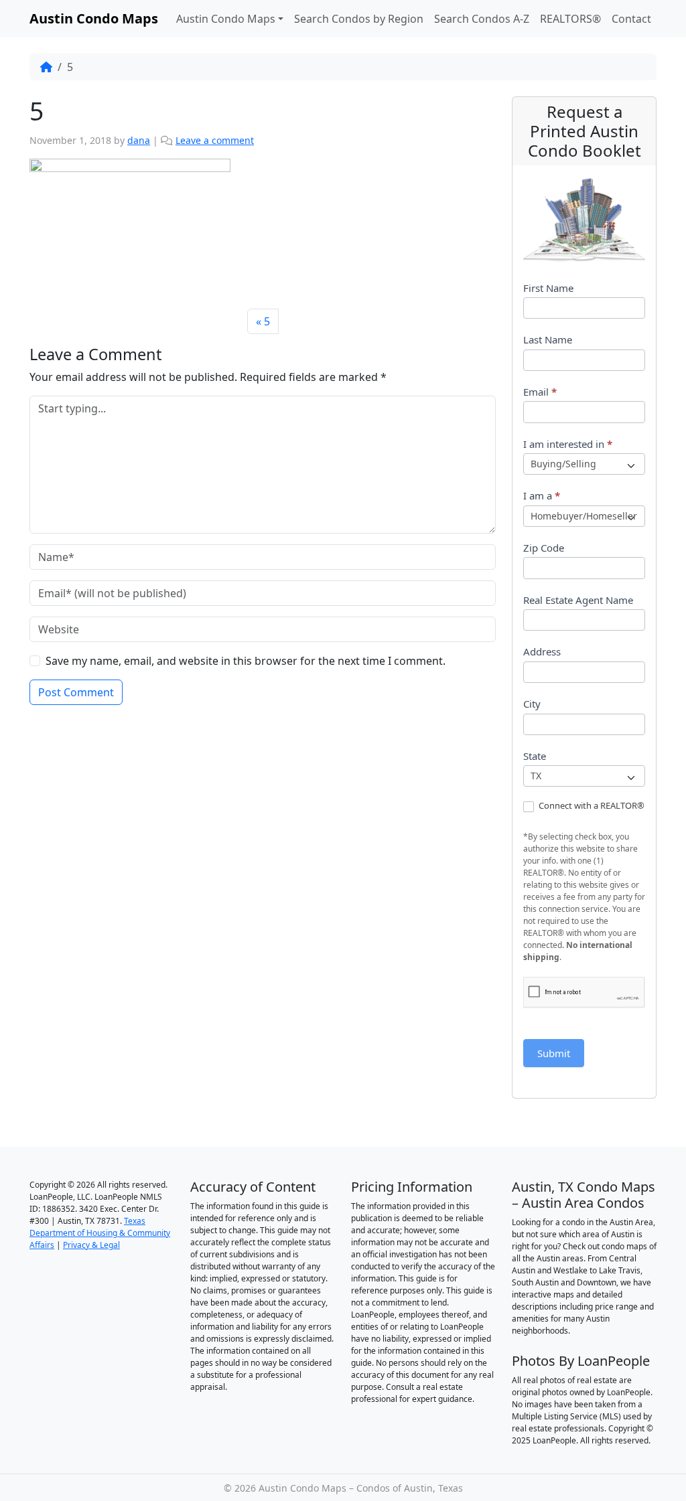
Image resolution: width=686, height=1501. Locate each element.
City (532, 703)
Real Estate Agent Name (578, 600)
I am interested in (567, 444)
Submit (553, 1053)
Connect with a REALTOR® (590, 805)
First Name (548, 288)
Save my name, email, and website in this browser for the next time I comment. (245, 660)
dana (138, 140)
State (534, 756)
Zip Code (543, 547)
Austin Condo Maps (225, 18)
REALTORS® (570, 18)
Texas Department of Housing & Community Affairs (99, 1233)
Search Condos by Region (358, 18)
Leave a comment (215, 140)
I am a (541, 495)
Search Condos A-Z (481, 18)
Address (542, 651)
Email (540, 391)
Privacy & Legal (91, 1245)
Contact (631, 18)
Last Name (547, 339)
